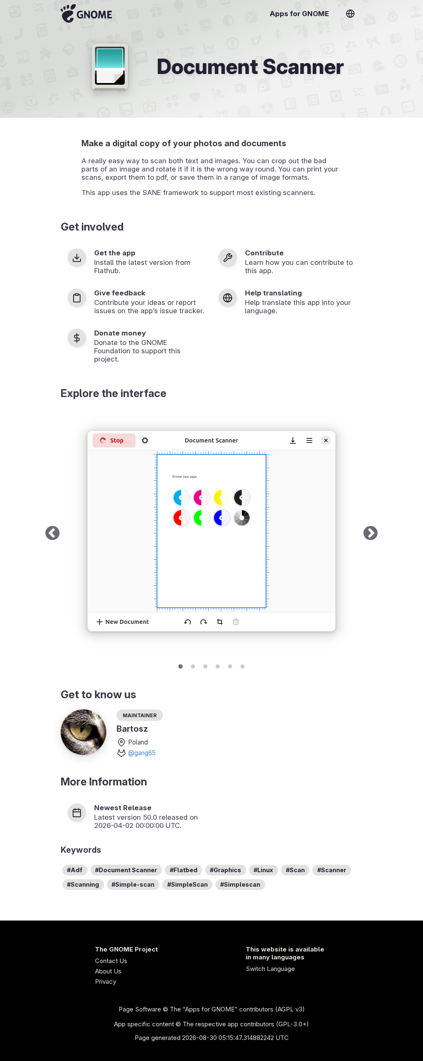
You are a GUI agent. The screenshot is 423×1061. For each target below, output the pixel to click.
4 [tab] (218, 665)
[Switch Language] (350, 13)
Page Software (140, 1009)
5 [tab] (230, 665)
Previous (52, 533)
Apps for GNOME (299, 14)
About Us (108, 971)
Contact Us (111, 961)
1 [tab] (180, 665)
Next (370, 533)
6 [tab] (242, 665)
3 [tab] (205, 665)
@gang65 (142, 753)
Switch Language (270, 969)
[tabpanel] (211, 533)
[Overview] (86, 13)
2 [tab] (193, 665)
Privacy (105, 981)
